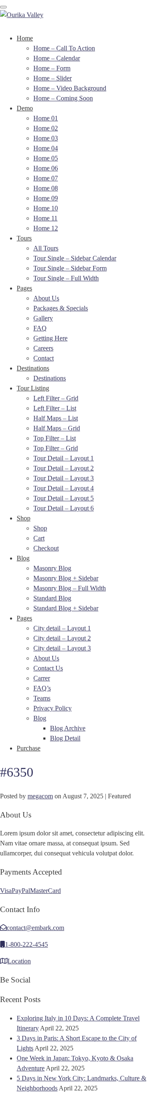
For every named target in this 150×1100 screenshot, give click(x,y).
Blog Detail (65, 738)
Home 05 (45, 158)
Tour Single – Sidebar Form (70, 268)
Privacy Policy (52, 708)
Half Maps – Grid (56, 428)
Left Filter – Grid (55, 398)
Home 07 (45, 178)
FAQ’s (42, 688)
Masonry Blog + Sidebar (65, 578)
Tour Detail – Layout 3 (63, 478)
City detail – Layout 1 (62, 628)
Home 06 (45, 168)
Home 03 (45, 138)
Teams (41, 698)
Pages (24, 288)
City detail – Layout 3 (62, 648)
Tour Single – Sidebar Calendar (74, 258)
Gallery (43, 318)
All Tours (45, 248)
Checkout (46, 548)
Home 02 (45, 128)
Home (25, 38)
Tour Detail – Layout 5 (63, 498)
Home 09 (45, 198)
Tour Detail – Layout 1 (63, 458)
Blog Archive (67, 728)
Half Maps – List (55, 418)
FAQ (40, 328)
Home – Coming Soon (63, 98)
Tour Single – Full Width (66, 278)
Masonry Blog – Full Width (69, 588)
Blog (23, 558)
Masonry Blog (52, 568)
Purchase (28, 748)
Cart (39, 538)
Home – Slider (52, 78)
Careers (43, 348)
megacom (40, 796)
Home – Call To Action (64, 48)
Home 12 (45, 228)
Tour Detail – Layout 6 (63, 508)
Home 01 (45, 118)
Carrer (41, 678)
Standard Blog (52, 598)
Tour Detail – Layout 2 (63, 468)
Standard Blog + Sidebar (65, 608)
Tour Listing (33, 388)
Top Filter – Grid (55, 448)
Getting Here (50, 338)
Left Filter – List (54, 408)
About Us (46, 298)
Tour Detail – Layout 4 (63, 488)
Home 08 (45, 188)
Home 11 (45, 218)
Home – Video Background (69, 88)
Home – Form (51, 68)
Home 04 (45, 148)
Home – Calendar (56, 58)
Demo (25, 108)
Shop (23, 518)
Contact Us (48, 668)
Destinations (33, 368)
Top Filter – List (54, 438)
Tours (24, 238)
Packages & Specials (60, 308)
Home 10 (45, 208)
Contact (43, 358)
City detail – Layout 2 (62, 638)
